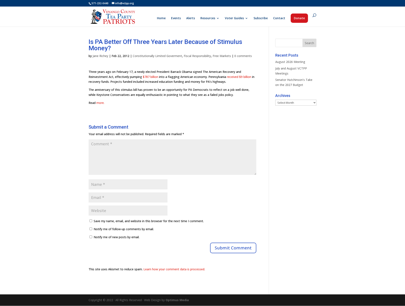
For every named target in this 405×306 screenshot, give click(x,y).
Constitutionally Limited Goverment (157, 56)
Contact (279, 18)
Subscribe (261, 18)
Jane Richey (100, 56)
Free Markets (222, 56)
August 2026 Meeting (290, 62)
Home (161, 18)
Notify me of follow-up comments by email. (124, 229)
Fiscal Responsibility (197, 56)
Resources (207, 18)
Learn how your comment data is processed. (174, 269)
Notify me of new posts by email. (116, 237)
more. (100, 103)
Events (176, 18)
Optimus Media (177, 300)
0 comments (243, 56)
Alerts (190, 18)
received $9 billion (239, 77)
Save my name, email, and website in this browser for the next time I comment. (149, 221)
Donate (299, 18)
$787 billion (150, 77)
